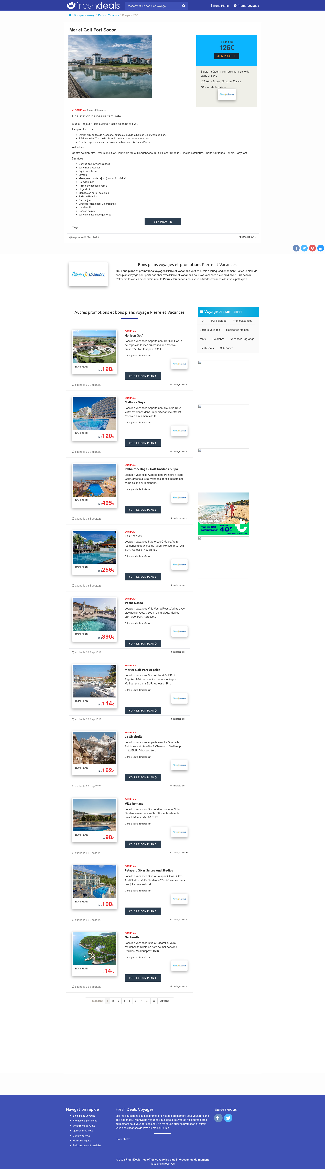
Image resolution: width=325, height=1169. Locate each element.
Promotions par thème (85, 1120)
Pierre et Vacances (108, 15)
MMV (203, 339)
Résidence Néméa (237, 330)
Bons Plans (220, 5)
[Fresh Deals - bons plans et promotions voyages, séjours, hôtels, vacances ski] (93, 5)
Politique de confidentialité (87, 1145)
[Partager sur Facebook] (296, 248)
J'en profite (227, 56)
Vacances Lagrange (242, 339)
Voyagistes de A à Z (84, 1125)
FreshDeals (207, 348)
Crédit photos (123, 1139)
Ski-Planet (226, 348)
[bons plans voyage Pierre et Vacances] (227, 94)
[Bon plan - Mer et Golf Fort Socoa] (110, 66)
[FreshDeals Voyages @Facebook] (218, 1119)
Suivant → (166, 1001)
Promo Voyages (248, 5)
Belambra (218, 339)
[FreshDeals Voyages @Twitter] (228, 1119)
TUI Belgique (218, 321)
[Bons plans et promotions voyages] (70, 15)
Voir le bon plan (142, 376)
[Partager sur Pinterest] (313, 248)
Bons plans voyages (84, 1115)
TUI (202, 321)
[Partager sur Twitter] (304, 248)
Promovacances (242, 321)
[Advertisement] (99, 1036)
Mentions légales (82, 1140)
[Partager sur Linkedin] (321, 248)
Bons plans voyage (84, 15)
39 (154, 1001)
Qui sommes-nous (83, 1130)
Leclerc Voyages (210, 330)
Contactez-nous (81, 1135)
